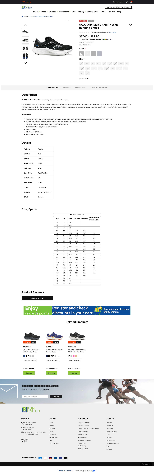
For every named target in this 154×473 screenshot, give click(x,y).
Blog (119, 12)
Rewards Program (111, 431)
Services (108, 437)
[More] (39, 11)
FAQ (107, 446)
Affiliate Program (83, 434)
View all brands (54, 443)
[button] (95, 39)
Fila (51, 440)
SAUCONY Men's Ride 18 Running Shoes (54, 351)
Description (53, 88)
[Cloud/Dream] (71, 356)
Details (67, 88)
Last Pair (111, 12)
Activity (81, 12)
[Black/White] (28, 356)
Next (25, 62)
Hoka (51, 422)
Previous (25, 25)
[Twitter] (71, 21)
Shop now (28, 373)
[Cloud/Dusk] (31, 356)
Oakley (52, 425)
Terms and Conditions (91, 440)
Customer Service (83, 431)
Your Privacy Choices (82, 471)
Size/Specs (80, 88)
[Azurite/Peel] (24, 356)
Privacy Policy (91, 443)
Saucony (97, 21)
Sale (73, 12)
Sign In (115, 2)
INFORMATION (83, 419)
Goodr (51, 431)
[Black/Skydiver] (51, 356)
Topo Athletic (53, 437)
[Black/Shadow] (26, 356)
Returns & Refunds (83, 425)
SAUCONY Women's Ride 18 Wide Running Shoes (76, 351)
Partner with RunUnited (113, 443)
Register (121, 2)
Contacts (109, 449)
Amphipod (53, 434)
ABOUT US (110, 419)
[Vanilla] (76, 356)
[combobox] (118, 7)
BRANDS (53, 419)
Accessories (64, 12)
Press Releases (110, 440)
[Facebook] (65, 21)
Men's (43, 12)
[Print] (68, 21)
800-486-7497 (27, 429)
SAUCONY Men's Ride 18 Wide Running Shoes (31, 351)
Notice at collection (65, 471)
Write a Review (112, 32)
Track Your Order (83, 448)
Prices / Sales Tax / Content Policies (88, 428)
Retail (103, 12)
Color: (82, 49)
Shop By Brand (92, 12)
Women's (52, 12)
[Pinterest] (74, 21)
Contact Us (109, 425)
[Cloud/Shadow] (33, 356)
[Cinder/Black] (55, 356)
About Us (109, 422)
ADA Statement (82, 437)
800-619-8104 (27, 424)
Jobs (107, 434)
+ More (59, 356)
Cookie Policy (91, 446)
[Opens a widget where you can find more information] (146, 464)
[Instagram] (25, 441)
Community (109, 428)
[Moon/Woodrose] (74, 356)
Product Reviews (98, 88)
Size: (82, 59)
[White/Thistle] (78, 356)
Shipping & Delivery (83, 422)
